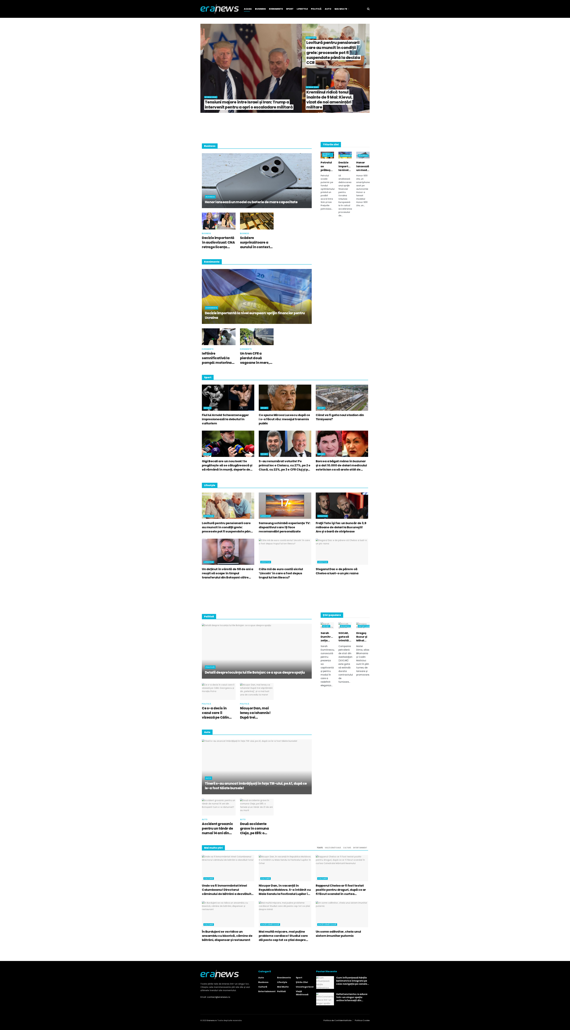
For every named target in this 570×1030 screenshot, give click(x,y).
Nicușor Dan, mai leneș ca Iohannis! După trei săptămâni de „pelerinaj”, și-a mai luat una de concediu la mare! (255, 713)
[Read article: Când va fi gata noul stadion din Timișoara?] (342, 398)
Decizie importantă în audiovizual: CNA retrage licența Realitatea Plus (218, 242)
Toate (320, 847)
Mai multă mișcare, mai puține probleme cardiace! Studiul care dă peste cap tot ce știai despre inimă (283, 936)
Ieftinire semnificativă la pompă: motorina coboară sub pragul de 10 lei (218, 358)
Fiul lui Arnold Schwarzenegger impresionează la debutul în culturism (225, 419)
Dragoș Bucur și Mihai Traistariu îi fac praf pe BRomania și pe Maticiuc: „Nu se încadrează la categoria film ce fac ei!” (363, 636)
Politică (316, 8)
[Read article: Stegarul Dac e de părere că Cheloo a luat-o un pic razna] (342, 552)
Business (260, 8)
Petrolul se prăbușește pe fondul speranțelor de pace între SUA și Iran (327, 166)
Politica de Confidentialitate (337, 1020)
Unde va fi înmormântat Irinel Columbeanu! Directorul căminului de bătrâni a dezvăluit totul (226, 889)
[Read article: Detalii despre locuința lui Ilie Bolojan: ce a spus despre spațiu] (257, 651)
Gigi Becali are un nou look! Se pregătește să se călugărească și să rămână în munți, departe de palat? (227, 465)
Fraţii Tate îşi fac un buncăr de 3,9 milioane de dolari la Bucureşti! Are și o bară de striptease (341, 527)
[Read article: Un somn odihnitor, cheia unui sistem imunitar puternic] (342, 914)
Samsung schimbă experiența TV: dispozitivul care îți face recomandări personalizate (284, 527)
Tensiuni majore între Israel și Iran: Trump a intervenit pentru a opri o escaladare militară (249, 104)
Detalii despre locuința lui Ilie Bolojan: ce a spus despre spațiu (255, 672)
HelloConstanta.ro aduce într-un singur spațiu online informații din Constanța (351, 997)
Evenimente (276, 8)
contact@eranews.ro (218, 997)
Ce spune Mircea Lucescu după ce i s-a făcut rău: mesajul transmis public (284, 419)
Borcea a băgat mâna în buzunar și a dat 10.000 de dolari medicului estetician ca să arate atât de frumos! (341, 465)
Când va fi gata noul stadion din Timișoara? (340, 417)
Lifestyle (302, 8)
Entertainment (366, 626)
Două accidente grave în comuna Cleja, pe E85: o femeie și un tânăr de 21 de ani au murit (255, 828)
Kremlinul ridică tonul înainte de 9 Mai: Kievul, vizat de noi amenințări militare (329, 100)
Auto (328, 8)
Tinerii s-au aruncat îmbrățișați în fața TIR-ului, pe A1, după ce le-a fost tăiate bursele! (256, 785)
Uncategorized (305, 986)
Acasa (248, 8)
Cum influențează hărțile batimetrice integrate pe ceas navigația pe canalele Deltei (352, 980)
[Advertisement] (285, 127)
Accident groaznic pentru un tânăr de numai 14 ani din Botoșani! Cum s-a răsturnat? (218, 828)
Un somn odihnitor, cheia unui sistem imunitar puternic (338, 934)
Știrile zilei (211, 97)
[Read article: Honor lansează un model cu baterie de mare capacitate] (257, 180)
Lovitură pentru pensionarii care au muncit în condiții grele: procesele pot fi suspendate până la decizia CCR (333, 52)
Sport (289, 8)
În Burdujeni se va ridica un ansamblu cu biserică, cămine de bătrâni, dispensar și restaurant (227, 936)
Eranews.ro (212, 1020)
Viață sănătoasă (333, 847)
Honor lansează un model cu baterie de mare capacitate (251, 202)
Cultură (347, 847)
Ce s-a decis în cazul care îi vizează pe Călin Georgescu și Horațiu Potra (215, 713)
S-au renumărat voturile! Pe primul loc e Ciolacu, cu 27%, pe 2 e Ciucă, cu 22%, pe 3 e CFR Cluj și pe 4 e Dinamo (284, 465)
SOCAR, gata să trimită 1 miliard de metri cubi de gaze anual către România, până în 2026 (345, 636)
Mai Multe (341, 8)
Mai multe (283, 986)
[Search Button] (368, 9)
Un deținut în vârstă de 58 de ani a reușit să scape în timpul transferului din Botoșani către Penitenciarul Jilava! (227, 573)
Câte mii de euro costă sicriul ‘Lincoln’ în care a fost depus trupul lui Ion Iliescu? (281, 573)
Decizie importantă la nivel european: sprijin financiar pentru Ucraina (255, 315)
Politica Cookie (362, 1020)
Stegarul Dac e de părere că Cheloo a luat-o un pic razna (337, 571)
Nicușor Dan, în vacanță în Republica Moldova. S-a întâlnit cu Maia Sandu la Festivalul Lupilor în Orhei (285, 889)
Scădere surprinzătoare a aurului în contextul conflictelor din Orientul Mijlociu (256, 242)
